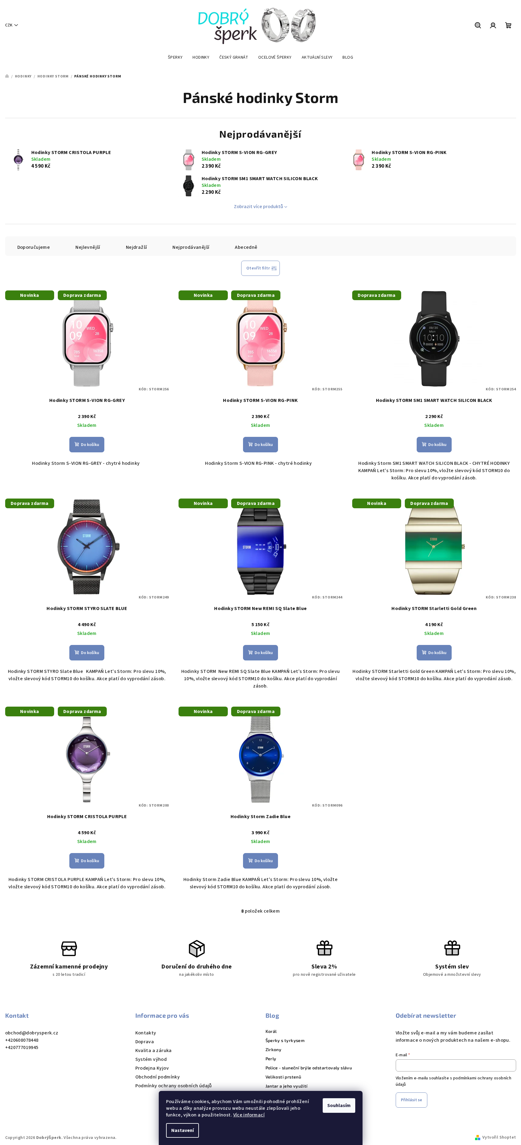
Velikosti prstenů (283, 1077)
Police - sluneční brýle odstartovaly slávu (309, 1068)
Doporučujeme (33, 247)
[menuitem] (175, 57)
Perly (271, 1059)
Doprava (144, 1041)
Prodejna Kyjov (152, 1068)
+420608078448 (22, 1040)
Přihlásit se (411, 1100)
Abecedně (246, 247)
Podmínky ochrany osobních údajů (173, 1085)
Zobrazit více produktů (258, 206)
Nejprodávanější (190, 247)
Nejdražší (136, 247)
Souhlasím (339, 1105)
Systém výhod (151, 1059)
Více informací (249, 1115)
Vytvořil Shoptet (499, 1137)
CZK (8, 25)
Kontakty (145, 1033)
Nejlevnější (87, 247)
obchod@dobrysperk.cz (31, 1033)
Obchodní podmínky (157, 1077)
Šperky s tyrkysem (285, 1040)
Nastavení (182, 1130)
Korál (271, 1031)
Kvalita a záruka (153, 1050)
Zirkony (274, 1049)
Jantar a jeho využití (287, 1086)
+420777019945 (22, 1047)
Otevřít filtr (258, 268)
